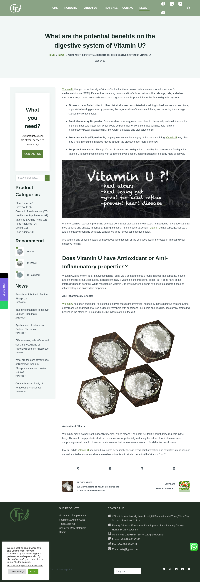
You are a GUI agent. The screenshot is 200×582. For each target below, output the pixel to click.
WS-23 (30, 251)
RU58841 (32, 263)
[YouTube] (180, 4)
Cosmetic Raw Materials (72, 528)
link (70, 569)
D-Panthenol (33, 275)
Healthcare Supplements (72, 515)
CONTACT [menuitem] (128, 8)
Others (62, 532)
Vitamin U (67, 89)
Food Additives (67, 523)
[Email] (163, 12)
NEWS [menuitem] (143, 8)
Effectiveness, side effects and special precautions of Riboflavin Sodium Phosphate (32, 344)
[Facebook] (163, 4)
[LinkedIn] (174, 468)
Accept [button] (33, 571)
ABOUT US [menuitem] (91, 8)
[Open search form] (188, 8)
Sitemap (63, 569)
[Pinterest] (142, 468)
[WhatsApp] (4, 305)
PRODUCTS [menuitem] (70, 8)
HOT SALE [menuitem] (111, 8)
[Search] (47, 178)
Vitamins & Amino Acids (72, 519)
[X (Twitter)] (110, 468)
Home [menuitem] (54, 8)
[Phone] (172, 4)
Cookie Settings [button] (17, 571)
